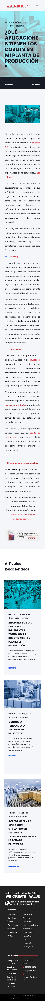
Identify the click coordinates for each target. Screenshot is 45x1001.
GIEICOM (8, 22)
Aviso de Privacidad (29, 999)
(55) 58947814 (30, 970)
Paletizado (28, 932)
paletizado (35, 359)
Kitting (10, 936)
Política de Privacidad (16, 999)
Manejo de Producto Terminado (27, 918)
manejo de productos (15, 405)
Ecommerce (12, 932)
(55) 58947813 (30, 967)
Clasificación (13, 914)
